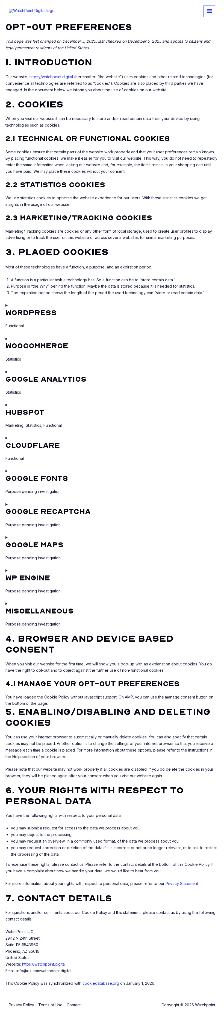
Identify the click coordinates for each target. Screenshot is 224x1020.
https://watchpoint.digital (51, 76)
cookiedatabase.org (100, 983)
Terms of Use (50, 1005)
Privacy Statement (182, 883)
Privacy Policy (21, 1005)
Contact (74, 1005)
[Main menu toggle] (209, 11)
